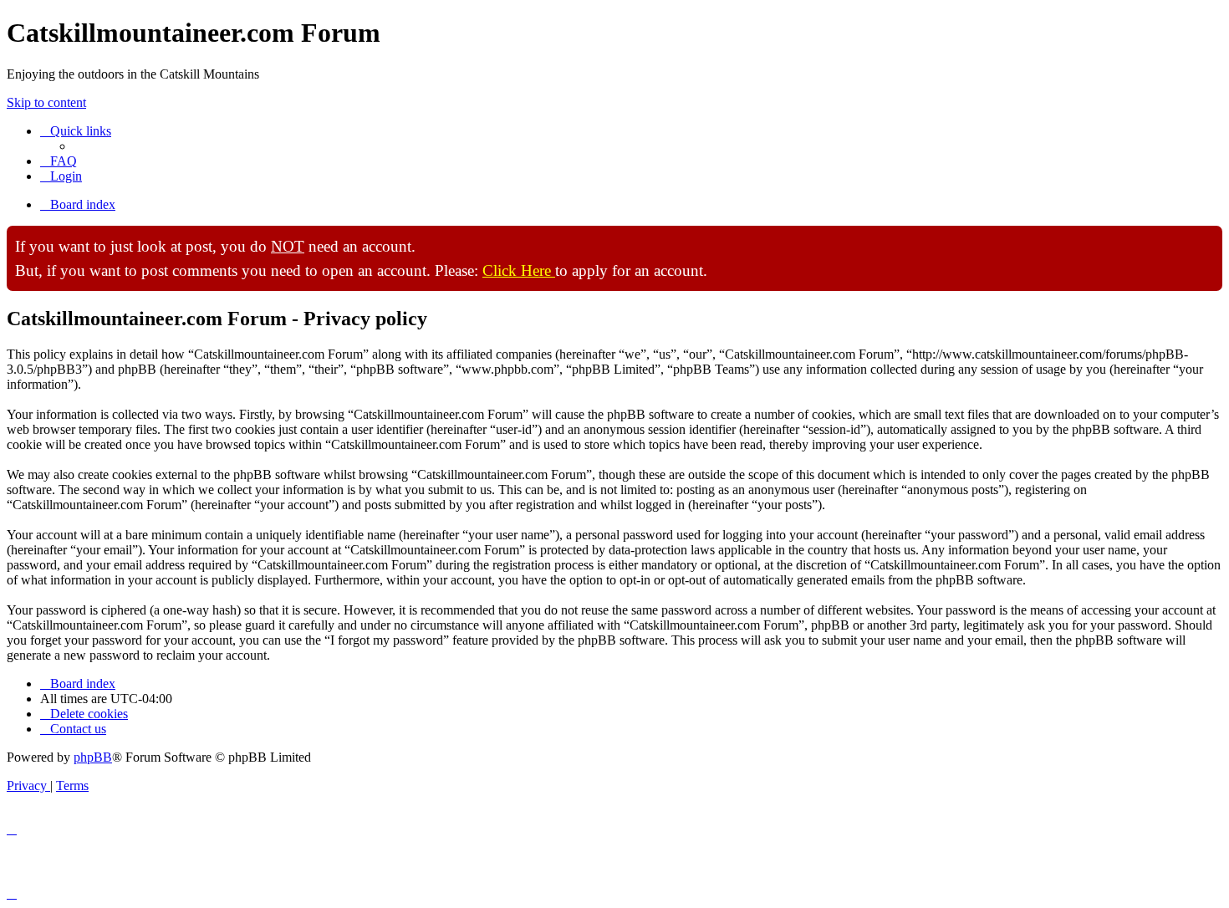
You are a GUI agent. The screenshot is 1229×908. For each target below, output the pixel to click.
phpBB (93, 757)
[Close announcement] (1209, 239)
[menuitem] (58, 161)
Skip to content (46, 102)
